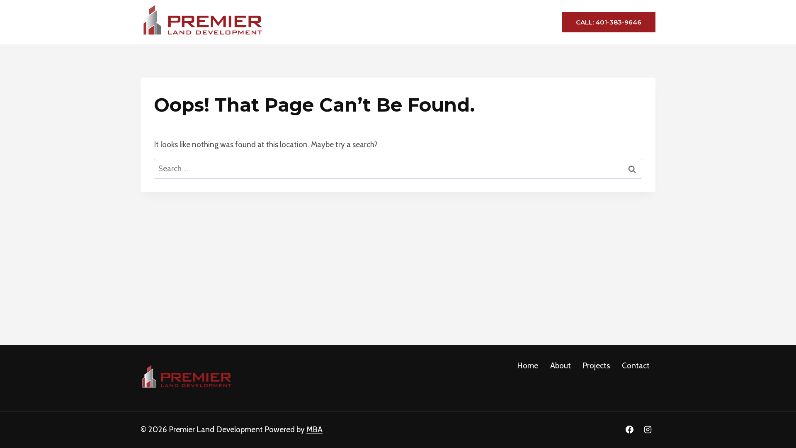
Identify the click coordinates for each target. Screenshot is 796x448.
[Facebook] (629, 430)
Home (414, 22)
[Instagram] (647, 430)
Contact (525, 22)
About (448, 22)
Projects (485, 22)
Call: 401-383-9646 (608, 22)
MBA (314, 429)
